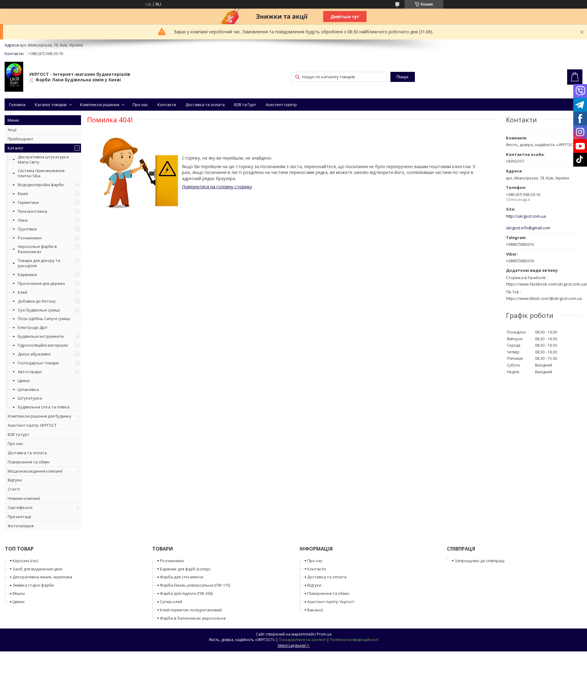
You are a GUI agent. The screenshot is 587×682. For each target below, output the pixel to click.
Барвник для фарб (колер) (185, 569)
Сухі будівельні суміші (39, 310)
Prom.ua (324, 634)
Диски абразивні (34, 354)
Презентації (19, 516)
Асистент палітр (281, 104)
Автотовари (30, 371)
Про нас (140, 104)
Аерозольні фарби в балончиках (37, 249)
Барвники (27, 274)
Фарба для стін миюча (181, 577)
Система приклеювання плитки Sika (41, 173)
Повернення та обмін (29, 462)
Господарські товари (38, 363)
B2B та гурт (18, 434)
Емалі (23, 193)
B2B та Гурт (245, 104)
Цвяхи (24, 380)
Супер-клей (171, 601)
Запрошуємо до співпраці (479, 560)
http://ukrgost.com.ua (526, 216)
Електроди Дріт (33, 327)
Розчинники (30, 238)
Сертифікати (20, 507)
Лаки (23, 220)
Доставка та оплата (205, 104)
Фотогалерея (21, 526)
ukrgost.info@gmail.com (528, 227)
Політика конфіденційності (354, 639)
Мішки (19, 593)
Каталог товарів (51, 104)
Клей (22, 292)
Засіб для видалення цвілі (37, 569)
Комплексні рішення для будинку (40, 416)
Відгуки (15, 480)
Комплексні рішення (99, 104)
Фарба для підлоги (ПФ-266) (186, 593)
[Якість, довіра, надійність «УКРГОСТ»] (14, 77)
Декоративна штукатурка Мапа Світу (43, 159)
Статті (14, 489)
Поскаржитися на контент (302, 639)
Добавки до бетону (37, 301)
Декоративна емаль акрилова (42, 577)
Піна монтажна (32, 211)
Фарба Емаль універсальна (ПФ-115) (195, 585)
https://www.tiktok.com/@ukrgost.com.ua (544, 298)
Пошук (402, 77)
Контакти (166, 104)
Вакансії (315, 610)
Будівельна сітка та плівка (43, 407)
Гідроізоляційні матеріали (43, 345)
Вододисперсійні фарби (41, 184)
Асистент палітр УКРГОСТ (32, 425)
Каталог (15, 148)
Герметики (28, 202)
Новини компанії (24, 498)
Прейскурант (20, 139)
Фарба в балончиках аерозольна (193, 618)
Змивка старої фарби (33, 585)
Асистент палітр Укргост (330, 601)
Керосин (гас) (25, 560)
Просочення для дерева (41, 283)
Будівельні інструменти (41, 336)
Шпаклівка (28, 389)
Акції (12, 129)
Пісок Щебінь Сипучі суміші (44, 318)
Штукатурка (30, 398)
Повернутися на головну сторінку (217, 187)
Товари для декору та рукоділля (39, 263)
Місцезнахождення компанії (35, 471)
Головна (17, 104)
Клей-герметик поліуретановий (191, 610)
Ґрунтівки (27, 229)
